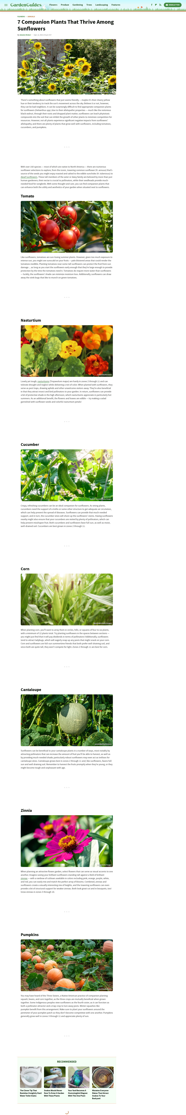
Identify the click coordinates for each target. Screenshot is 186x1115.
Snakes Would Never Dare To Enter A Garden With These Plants (54, 1093)
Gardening (78, 4)
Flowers (53, 4)
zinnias (24, 878)
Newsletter (174, 5)
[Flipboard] (156, 5)
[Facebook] (151, 5)
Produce (65, 4)
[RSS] (160, 5)
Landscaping (101, 4)
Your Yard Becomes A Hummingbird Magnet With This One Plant (77, 1093)
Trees (89, 4)
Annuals (31, 17)
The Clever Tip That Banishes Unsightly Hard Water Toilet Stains (31, 1093)
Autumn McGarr (25, 35)
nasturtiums (43, 381)
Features (115, 4)
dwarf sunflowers (29, 177)
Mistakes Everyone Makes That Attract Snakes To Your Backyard (100, 1094)
